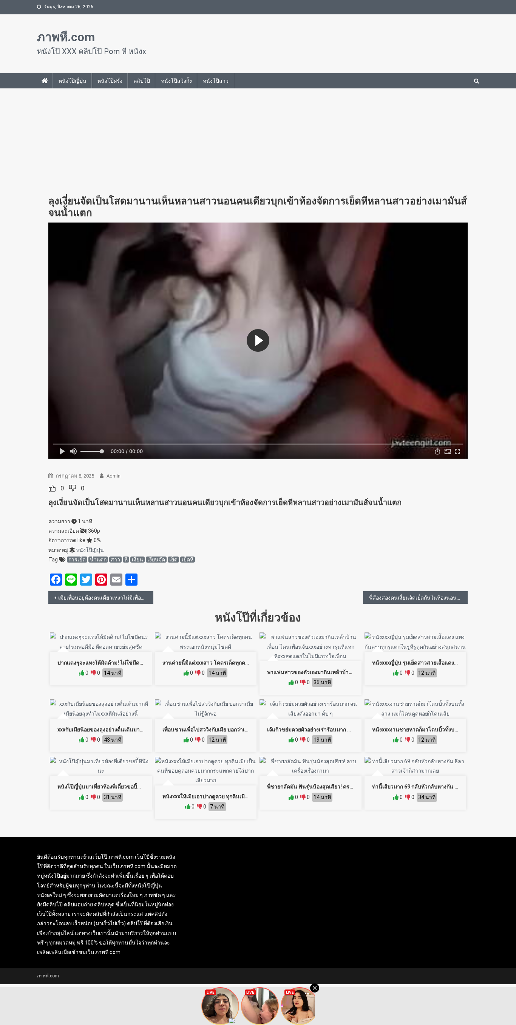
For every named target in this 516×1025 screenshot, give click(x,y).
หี (126, 560)
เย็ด (173, 560)
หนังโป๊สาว (216, 81)
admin (114, 476)
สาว (115, 560)
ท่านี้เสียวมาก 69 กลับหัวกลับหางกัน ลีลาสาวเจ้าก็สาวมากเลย (442, 787)
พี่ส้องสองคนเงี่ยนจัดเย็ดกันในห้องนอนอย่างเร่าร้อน (418, 598)
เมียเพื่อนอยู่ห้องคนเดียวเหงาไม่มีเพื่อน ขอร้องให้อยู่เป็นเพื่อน (105, 598)
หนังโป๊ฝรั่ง (109, 81)
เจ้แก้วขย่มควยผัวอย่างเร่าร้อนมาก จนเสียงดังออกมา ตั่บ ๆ (333, 730)
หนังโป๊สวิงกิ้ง (176, 81)
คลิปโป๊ (141, 81)
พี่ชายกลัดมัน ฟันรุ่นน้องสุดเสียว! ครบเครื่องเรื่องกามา (328, 787)
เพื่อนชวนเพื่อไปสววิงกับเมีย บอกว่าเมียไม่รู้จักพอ (217, 730)
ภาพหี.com (66, 37)
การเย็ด (77, 560)
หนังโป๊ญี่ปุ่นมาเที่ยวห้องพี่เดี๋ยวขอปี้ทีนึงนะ (105, 787)
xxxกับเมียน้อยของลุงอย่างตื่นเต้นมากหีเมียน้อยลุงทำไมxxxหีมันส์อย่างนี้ (138, 730)
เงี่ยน (137, 560)
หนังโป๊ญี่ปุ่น (73, 81)
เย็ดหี (187, 560)
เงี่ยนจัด (156, 560)
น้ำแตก (98, 560)
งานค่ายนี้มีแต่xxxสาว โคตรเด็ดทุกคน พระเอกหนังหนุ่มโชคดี (231, 663)
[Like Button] (52, 488)
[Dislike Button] (72, 488)
